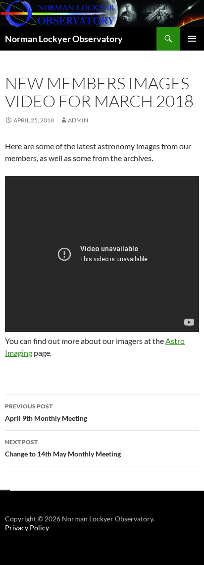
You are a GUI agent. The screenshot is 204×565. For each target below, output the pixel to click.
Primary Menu (192, 39)
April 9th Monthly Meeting (46, 412)
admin (78, 120)
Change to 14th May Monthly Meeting (63, 448)
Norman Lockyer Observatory (64, 38)
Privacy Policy (27, 527)
